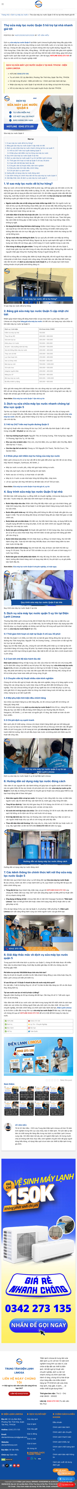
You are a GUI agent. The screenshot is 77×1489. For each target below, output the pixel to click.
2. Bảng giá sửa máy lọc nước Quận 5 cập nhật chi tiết (25, 146)
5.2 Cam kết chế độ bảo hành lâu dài (20, 163)
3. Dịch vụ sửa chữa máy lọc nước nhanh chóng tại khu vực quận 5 (29, 148)
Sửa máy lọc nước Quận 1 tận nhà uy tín (29, 398)
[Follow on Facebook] (3, 1465)
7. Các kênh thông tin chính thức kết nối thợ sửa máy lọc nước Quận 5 (31, 176)
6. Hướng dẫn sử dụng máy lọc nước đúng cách (22, 173)
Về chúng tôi (32, 1448)
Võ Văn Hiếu (43, 35)
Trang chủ (5, 15)
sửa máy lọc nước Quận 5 (20, 42)
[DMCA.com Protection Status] (7, 1459)
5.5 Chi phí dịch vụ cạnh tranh (18, 170)
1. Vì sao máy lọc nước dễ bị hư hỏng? (19, 143)
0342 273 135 (23, 74)
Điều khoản (57, 1422)
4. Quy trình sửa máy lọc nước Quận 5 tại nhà (21, 156)
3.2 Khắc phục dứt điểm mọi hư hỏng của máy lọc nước (27, 153)
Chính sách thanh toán (62, 1437)
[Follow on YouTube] (18, 1465)
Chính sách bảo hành (61, 1427)
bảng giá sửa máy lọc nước (31, 321)
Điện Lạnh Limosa (64, 1008)
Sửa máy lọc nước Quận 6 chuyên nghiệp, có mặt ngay (35, 567)
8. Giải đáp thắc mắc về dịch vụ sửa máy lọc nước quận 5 (26, 178)
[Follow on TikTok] (7, 1465)
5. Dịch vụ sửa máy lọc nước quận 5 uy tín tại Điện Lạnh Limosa (28, 158)
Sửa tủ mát (31, 1439)
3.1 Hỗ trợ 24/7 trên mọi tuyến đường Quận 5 (24, 151)
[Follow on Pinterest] (14, 1465)
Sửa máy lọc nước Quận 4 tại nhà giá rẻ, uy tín (31, 486)
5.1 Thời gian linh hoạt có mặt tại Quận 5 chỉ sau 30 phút (28, 161)
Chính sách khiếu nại (61, 1442)
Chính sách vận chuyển (62, 1432)
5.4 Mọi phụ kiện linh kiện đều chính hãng (22, 168)
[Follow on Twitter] (10, 1465)
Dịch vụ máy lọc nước (19, 15)
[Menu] (2, 4)
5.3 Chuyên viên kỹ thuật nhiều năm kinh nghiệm (25, 166)
